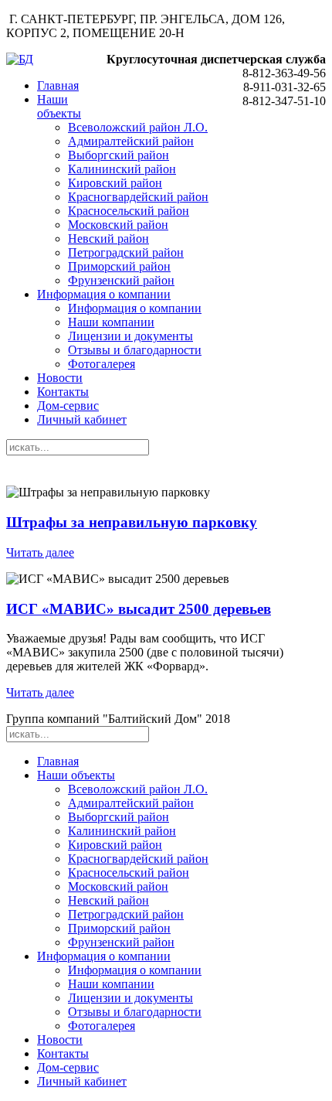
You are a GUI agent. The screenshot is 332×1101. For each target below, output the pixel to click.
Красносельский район (128, 210)
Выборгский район (118, 155)
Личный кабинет (82, 419)
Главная (58, 85)
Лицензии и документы (130, 336)
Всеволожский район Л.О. (138, 127)
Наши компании (111, 322)
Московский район (118, 224)
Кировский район (115, 182)
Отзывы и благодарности (135, 349)
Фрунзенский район (121, 280)
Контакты (63, 391)
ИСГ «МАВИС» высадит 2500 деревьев (138, 609)
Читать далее (40, 552)
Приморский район (119, 266)
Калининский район (122, 169)
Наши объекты (59, 106)
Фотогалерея (101, 363)
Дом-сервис (68, 405)
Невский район (108, 238)
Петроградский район (126, 252)
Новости (60, 377)
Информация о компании (104, 294)
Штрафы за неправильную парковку (131, 522)
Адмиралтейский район (131, 141)
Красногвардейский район (138, 196)
